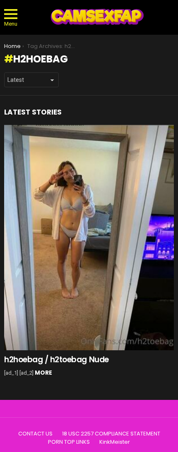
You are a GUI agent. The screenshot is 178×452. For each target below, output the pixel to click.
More (43, 372)
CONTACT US (35, 433)
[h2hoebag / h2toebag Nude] (89, 237)
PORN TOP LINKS (69, 442)
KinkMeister (114, 442)
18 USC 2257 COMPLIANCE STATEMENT (111, 433)
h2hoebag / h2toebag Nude (56, 359)
